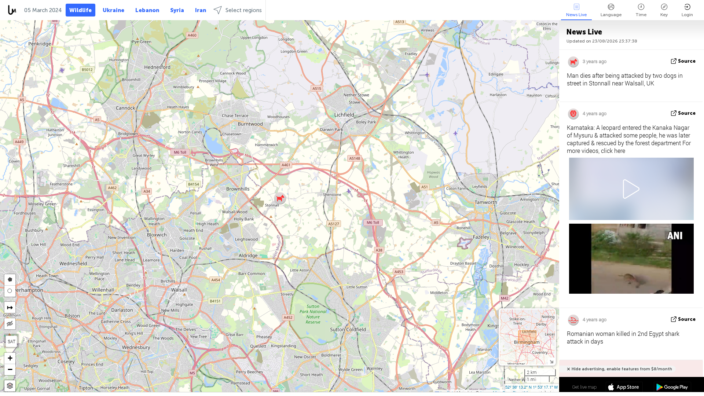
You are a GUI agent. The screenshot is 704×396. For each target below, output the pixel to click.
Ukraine (113, 10)
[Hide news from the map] (9, 323)
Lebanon (147, 10)
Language (611, 14)
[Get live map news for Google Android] (672, 388)
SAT (11, 341)
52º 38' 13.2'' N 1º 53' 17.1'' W (531, 387)
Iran (200, 10)
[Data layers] (9, 386)
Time (640, 14)
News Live (576, 14)
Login (687, 14)
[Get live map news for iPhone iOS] (624, 388)
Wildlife (80, 10)
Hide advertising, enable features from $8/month (622, 369)
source (687, 61)
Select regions (243, 10)
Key (664, 14)
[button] (280, 198)
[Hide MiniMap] (551, 361)
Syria (177, 10)
